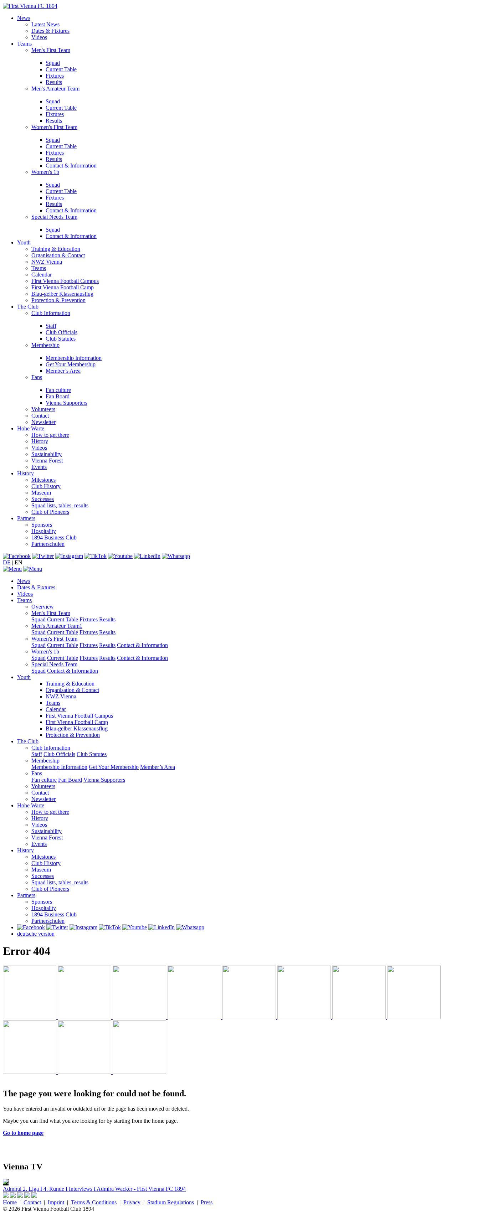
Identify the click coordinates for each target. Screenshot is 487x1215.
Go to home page (23, 1133)
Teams (24, 44)
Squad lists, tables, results (59, 505)
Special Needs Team (54, 217)
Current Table (61, 69)
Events (39, 467)
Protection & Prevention (58, 300)
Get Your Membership (71, 364)
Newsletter (43, 422)
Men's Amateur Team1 (56, 626)
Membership (45, 345)
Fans (36, 377)
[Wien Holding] (140, 1017)
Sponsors (41, 525)
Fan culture (58, 390)
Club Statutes (61, 339)
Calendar (41, 275)
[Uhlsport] (414, 1017)
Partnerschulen (48, 544)
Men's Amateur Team (55, 89)
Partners (26, 518)
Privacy (131, 1202)
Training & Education (55, 249)
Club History (46, 486)
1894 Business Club (54, 537)
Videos (39, 37)
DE (7, 562)
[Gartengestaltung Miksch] (195, 1017)
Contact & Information (71, 165)
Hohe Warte (30, 428)
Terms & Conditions (94, 1202)
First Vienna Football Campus (65, 281)
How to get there (50, 435)
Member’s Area (63, 371)
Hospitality (43, 531)
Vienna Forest (47, 460)
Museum (41, 493)
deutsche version (36, 934)
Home (10, 1202)
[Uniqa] (30, 1017)
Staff (51, 326)
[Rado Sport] (30, 1072)
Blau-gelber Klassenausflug (62, 294)
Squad (53, 63)
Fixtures (55, 76)
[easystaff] (359, 1017)
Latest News (45, 24)
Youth (24, 242)
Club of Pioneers (50, 512)
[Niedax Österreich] (304, 1017)
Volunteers (43, 409)
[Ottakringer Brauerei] (85, 1072)
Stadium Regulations (170, 1202)
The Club (28, 307)
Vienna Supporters (66, 403)
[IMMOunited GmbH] (85, 1017)
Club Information (50, 313)
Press (206, 1202)
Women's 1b (45, 172)
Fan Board (58, 396)
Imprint (56, 1202)
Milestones (43, 480)
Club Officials (61, 332)
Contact (40, 416)
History (39, 441)
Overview (42, 607)
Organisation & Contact (58, 255)
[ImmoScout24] (249, 1017)
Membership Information (74, 358)
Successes (42, 499)
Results (54, 82)
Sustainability (46, 454)
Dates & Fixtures (50, 31)
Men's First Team (50, 50)
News (23, 18)
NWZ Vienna (46, 262)
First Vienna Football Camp (62, 287)
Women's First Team (54, 127)
